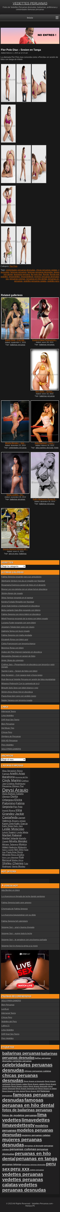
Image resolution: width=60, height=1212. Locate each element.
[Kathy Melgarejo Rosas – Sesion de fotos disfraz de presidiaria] (45, 475)
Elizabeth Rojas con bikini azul (14, 639)
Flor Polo (13, 266)
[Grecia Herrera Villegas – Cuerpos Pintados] (15, 528)
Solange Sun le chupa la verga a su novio (19, 946)
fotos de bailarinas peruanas (27, 1110)
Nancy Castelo (8, 850)
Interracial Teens (8, 711)
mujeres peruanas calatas (36, 1135)
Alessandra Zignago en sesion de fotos (18, 656)
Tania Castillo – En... (15, 495)
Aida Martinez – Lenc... (45, 443)
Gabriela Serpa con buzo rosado (15, 631)
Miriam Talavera (10, 844)
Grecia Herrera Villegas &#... (15, 549)
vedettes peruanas (22, 1174)
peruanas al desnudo (34, 1146)
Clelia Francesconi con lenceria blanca (18, 644)
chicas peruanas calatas (46, 270)
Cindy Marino (11, 780)
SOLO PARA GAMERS (11, 749)
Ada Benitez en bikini (10, 890)
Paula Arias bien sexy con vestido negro (18, 696)
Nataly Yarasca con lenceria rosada (16, 700)
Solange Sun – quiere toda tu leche (16, 933)
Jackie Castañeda (13, 815)
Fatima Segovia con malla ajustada (16, 635)
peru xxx (19, 1168)
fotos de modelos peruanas (19, 1115)
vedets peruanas (37, 1170)
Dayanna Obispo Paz (13, 786)
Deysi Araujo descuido (38, 1086)
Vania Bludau (18, 866)
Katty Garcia (21, 823)
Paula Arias (11, 852)
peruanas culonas (17, 279)
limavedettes (14, 277)
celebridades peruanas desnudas (20, 270)
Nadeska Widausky (18, 847)
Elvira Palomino (12, 801)
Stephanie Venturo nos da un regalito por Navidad (23, 581)
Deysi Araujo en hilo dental (13, 1091)
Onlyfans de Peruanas (11, 736)
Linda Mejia (22, 832)
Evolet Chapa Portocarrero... (44, 340)
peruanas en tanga (36, 1158)
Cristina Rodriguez (16, 783)
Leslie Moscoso (13, 829)
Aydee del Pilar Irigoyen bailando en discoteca (21, 652)
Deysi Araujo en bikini (47, 1089)
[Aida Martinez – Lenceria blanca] (45, 421)
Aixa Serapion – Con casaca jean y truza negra (21, 675)
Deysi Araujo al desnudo (34, 1081)
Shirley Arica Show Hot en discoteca (17, 692)
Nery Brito (19, 850)
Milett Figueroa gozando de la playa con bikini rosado (24, 619)
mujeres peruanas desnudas (46, 277)
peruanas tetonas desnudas (34, 1165)
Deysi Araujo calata (19, 1084)
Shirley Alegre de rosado (12, 593)
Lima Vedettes (7, 715)
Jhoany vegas (19, 821)
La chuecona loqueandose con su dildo (18, 915)
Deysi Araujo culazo (19, 1086)
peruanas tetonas (12, 1164)
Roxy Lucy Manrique (10, 857)
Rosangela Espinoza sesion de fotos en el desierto (23, 585)
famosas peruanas (18, 272)
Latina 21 (5, 1026)
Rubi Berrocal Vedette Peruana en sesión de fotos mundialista (28, 679)
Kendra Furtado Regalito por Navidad (17, 602)
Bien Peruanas (7, 724)
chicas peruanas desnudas (20, 1078)
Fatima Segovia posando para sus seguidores (21, 577)
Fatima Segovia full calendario (14, 921)
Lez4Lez (5, 1009)
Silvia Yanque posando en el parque (17, 598)
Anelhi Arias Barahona (13, 775)
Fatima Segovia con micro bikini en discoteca (21, 614)
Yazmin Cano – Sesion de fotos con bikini (19, 671)
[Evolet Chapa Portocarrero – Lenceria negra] (45, 318)
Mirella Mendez (18, 841)
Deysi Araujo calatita (36, 1084)
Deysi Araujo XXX (32, 1091)
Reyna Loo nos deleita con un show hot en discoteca (24, 589)
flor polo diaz (36, 274)
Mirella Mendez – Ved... (15, 443)
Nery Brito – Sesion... (45, 391)
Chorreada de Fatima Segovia (14, 909)
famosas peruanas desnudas (40, 272)
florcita (46, 274)
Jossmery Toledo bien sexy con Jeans (17, 627)
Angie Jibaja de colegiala (12, 660)
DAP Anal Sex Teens (10, 720)
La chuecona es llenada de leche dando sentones (23, 896)
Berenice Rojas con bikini (12, 648)
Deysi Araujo (15, 790)
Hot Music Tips (7, 728)
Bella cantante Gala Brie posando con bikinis (20, 610)
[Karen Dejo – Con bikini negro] (15, 318)
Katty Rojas (7, 826)
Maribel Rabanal (12, 835)
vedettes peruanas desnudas (24, 1187)
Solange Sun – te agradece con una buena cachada (24, 940)
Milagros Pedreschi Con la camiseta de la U (20, 684)
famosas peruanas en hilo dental (28, 1102)
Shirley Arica (17, 860)
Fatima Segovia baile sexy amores (16, 903)
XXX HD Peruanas (9, 741)
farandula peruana (22, 274)
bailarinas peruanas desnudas (29, 1056)
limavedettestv (27, 277)
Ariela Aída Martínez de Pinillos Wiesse (45, 448)
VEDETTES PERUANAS (30, 3)
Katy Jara (18, 826)
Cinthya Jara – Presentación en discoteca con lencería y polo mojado (28, 665)
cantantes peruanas (22, 1061)
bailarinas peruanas (46, 344)
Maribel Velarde (10, 838)
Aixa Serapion (9, 770)
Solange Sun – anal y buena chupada (17, 927)
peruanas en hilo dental (36, 279)
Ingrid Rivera (8, 810)
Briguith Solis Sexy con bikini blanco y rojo (19, 688)
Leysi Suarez (9, 832)
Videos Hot (11, 885)
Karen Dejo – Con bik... (15, 340)
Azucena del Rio (21, 777)
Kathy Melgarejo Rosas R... (44, 499)
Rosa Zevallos (17, 855)
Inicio (30, 17)
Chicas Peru (6, 732)
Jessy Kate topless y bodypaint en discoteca (20, 606)
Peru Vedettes (7, 745)
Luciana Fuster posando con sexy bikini (18, 623)
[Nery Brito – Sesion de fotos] (45, 370)
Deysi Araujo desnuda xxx (27, 1089)
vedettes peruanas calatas (35, 281)
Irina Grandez (12, 812)
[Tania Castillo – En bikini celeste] (15, 473)
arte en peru (13, 554)
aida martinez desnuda (44, 448)
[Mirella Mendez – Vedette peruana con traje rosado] (15, 421)
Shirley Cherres (13, 863)
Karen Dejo (8, 823)
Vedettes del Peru (9, 1022)
